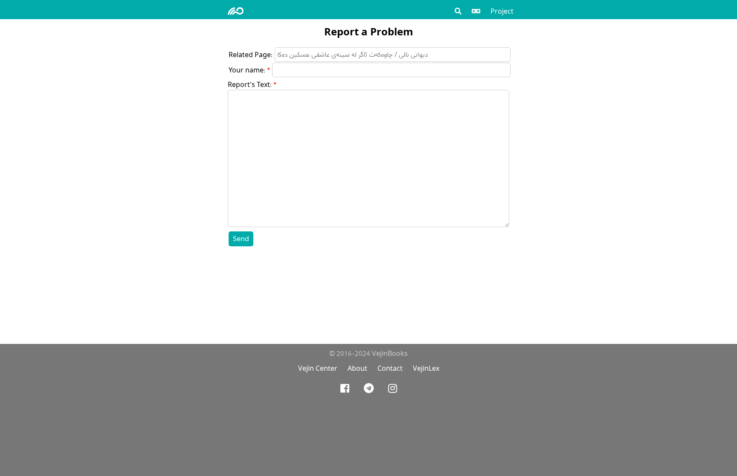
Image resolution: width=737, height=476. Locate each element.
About (357, 368)
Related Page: (251, 54)
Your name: (247, 70)
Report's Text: (250, 84)
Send (241, 239)
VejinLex (426, 368)
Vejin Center (317, 368)
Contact (390, 368)
